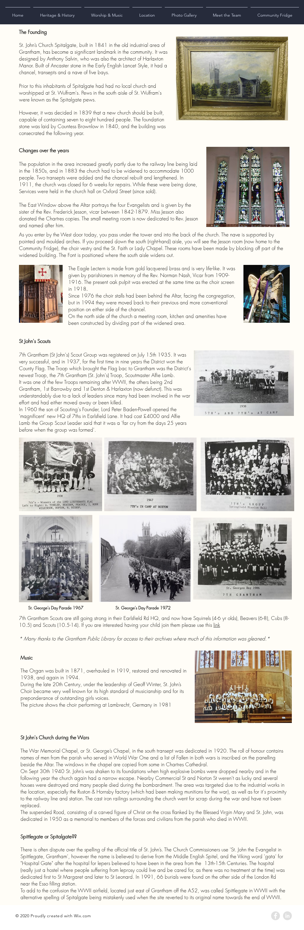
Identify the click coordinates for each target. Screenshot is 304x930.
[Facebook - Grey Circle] (275, 915)
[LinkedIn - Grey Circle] (287, 915)
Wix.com (82, 915)
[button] (57, 12)
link (216, 624)
